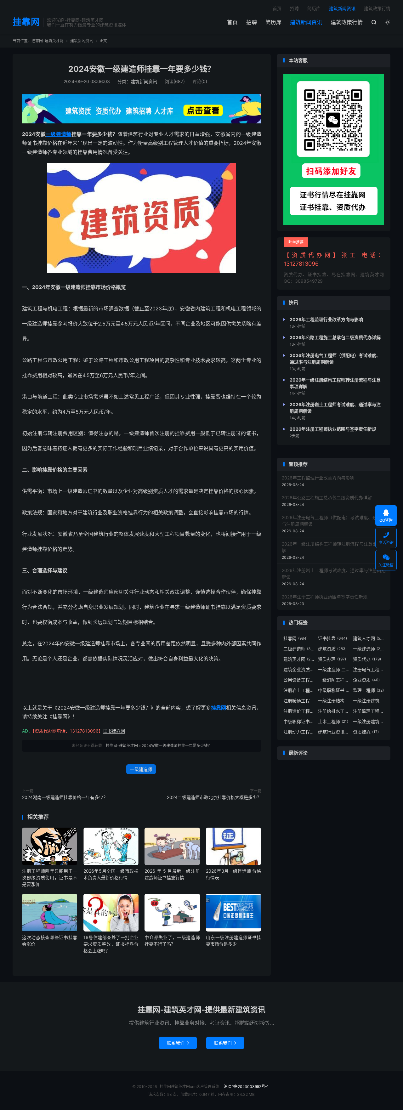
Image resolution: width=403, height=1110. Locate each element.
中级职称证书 (299, 721)
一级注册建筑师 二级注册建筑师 (368, 721)
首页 (232, 22)
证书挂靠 (332, 638)
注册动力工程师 (299, 731)
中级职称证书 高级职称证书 (333, 690)
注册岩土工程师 (299, 690)
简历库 (273, 22)
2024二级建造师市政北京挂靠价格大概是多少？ (214, 797)
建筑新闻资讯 (306, 22)
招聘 (251, 22)
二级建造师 (299, 648)
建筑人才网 (368, 638)
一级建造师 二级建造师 (333, 669)
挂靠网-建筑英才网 (47, 40)
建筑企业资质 (299, 669)
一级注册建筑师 (368, 700)
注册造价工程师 (299, 711)
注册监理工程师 (368, 711)
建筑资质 (332, 648)
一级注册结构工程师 (333, 700)
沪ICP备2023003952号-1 (247, 1086)
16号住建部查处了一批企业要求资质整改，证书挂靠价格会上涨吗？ (111, 944)
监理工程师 (368, 690)
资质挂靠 (366, 731)
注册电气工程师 (368, 669)
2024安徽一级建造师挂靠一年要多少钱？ (141, 69)
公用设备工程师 (299, 679)
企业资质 (366, 679)
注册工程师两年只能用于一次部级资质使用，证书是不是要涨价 (49, 877)
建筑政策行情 (347, 22)
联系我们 (178, 1042)
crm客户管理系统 (204, 1086)
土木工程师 (333, 721)
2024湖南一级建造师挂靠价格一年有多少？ (65, 797)
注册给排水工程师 (333, 711)
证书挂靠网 (114, 730)
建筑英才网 (299, 659)
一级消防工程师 (333, 679)
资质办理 (332, 659)
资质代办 (367, 659)
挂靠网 (26, 22)
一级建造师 (58, 134)
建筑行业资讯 (333, 731)
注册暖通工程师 (299, 700)
